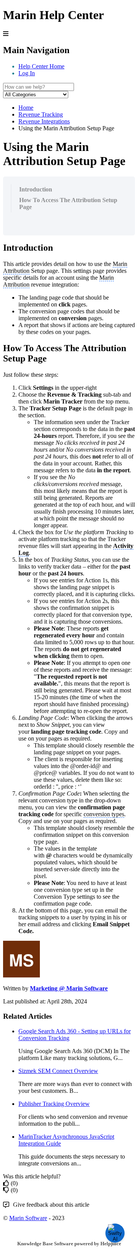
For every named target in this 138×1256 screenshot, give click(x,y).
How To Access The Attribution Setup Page (68, 203)
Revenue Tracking (40, 114)
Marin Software (28, 1218)
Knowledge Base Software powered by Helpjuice (69, 1243)
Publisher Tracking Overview (54, 1103)
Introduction (35, 189)
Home (25, 107)
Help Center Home (41, 66)
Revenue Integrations (44, 121)
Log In (26, 73)
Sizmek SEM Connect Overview (58, 1071)
